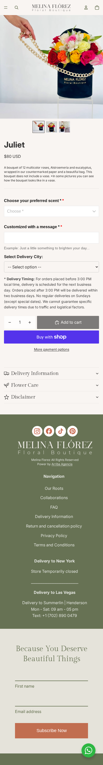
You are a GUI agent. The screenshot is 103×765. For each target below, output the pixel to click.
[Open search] (16, 7)
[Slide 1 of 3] (38, 126)
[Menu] (6, 7)
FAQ (54, 507)
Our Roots (54, 488)
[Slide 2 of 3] (51, 126)
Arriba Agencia (62, 464)
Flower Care (24, 385)
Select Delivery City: (23, 256)
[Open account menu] (86, 7)
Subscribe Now (51, 730)
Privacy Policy (54, 535)
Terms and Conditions (54, 544)
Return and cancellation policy (54, 526)
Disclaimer (23, 397)
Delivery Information (35, 373)
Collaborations (54, 497)
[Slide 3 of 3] (64, 126)
